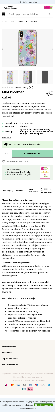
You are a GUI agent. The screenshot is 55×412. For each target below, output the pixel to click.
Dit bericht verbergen (43, 405)
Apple (11, 21)
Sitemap (17, 377)
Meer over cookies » (28, 408)
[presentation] (2, 49)
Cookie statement (45, 373)
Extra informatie (33, 190)
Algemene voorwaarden (13, 373)
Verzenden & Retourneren (46, 190)
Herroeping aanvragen (31, 377)
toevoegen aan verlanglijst (17, 161)
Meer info (6, 137)
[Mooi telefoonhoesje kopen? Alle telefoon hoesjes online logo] (10, 7)
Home (4, 21)
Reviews (19, 190)
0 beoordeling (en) (24, 87)
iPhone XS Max (27, 123)
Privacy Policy (30, 373)
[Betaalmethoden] (6, 385)
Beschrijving (8, 190)
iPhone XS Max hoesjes (27, 21)
